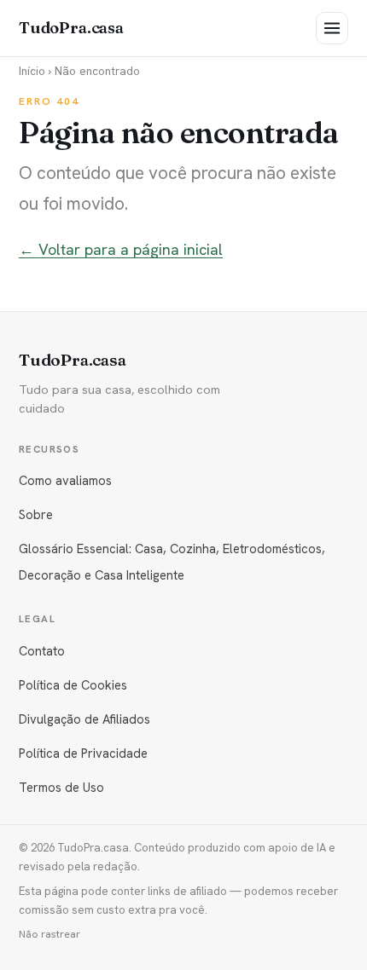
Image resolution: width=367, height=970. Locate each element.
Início (32, 70)
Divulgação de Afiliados (84, 719)
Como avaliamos (65, 480)
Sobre (36, 514)
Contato (42, 651)
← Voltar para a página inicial (121, 249)
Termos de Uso (61, 787)
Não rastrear (49, 934)
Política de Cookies (73, 685)
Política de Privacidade (83, 753)
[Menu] (332, 28)
